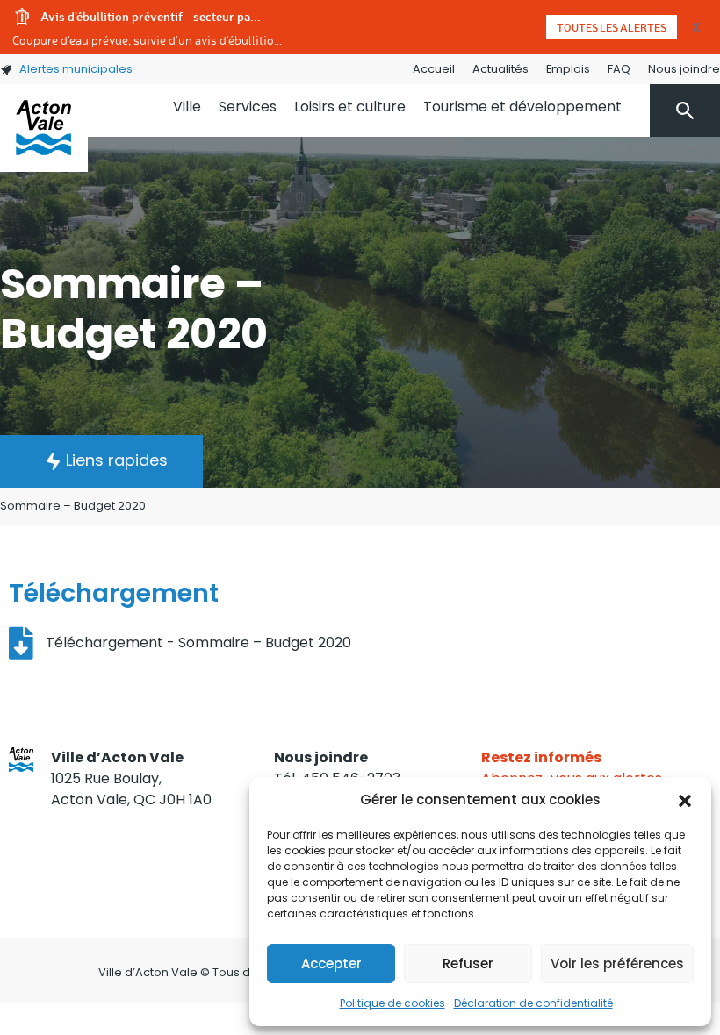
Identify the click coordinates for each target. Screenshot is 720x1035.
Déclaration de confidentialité (533, 1003)
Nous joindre (684, 68)
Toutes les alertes (611, 27)
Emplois (568, 68)
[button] (685, 800)
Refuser (468, 963)
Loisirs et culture (350, 106)
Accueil (434, 68)
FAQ (619, 68)
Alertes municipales (76, 68)
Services (248, 106)
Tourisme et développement (522, 106)
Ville (187, 106)
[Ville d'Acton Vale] (44, 128)
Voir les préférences (617, 963)
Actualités (500, 68)
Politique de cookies (392, 1003)
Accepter (331, 963)
